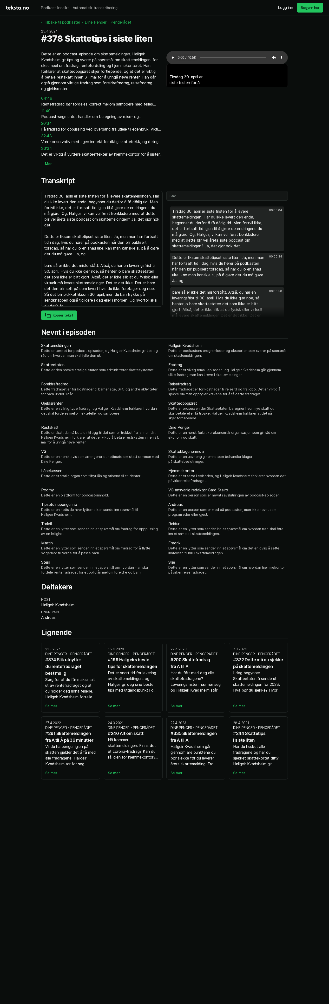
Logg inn (285, 7)
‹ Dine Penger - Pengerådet (106, 22)
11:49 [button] (46, 110)
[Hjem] (17, 8)
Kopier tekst (63, 315)
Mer (48, 164)
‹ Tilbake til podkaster (60, 22)
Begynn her (310, 8)
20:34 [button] (46, 123)
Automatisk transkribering (95, 7)
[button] (227, 228)
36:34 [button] (46, 148)
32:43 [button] (46, 135)
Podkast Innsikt (55, 7)
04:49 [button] (46, 98)
